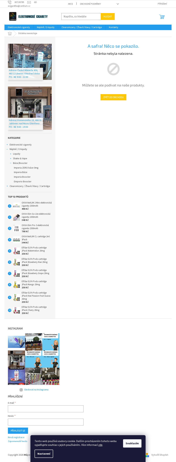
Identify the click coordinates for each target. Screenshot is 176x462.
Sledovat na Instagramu (36, 389)
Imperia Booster (22, 177)
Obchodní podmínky (90, 4)
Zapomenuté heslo (17, 441)
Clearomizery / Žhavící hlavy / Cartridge (30, 186)
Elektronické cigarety (21, 144)
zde (100, 445)
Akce (70, 4)
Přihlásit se (18, 430)
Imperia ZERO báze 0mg (26, 168)
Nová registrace (16, 437)
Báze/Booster (20, 163)
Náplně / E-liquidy (18, 149)
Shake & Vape (20, 158)
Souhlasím (132, 443)
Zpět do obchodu (113, 97)
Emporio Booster (22, 181)
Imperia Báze (20, 172)
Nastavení (43, 454)
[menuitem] (18, 27)
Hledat (107, 16)
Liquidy (16, 154)
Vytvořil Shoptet (159, 455)
